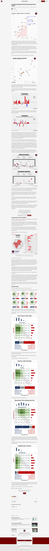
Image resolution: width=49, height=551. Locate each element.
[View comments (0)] (15, 11)
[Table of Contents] (0, 275)
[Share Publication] (40, 1)
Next (35, 501)
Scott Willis (14, 8)
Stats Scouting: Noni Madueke (16, 523)
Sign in (47, 1)
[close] (31, 529)
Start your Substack (22, 547)
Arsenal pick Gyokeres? (15, 517)
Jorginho (23, 220)
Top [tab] (12, 515)
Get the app (28, 547)
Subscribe (43, 1)
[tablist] (14, 506)
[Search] (38, 1)
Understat (23, 47)
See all (13, 535)
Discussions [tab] (17, 515)
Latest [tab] (14, 515)
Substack (21, 549)
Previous (14, 501)
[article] (24, 519)
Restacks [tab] (16, 506)
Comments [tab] (13, 506)
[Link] (10, 217)
